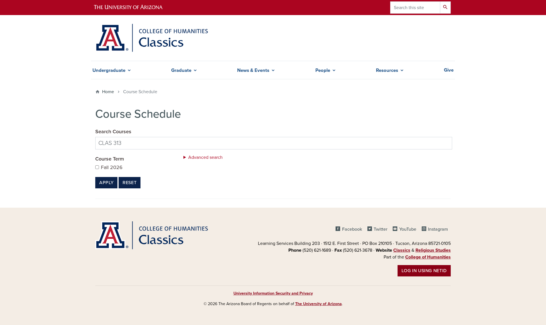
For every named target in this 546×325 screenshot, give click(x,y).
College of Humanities (428, 257)
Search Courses (113, 132)
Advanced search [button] (205, 157)
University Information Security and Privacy (273, 293)
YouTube (407, 229)
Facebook (352, 229)
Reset (129, 183)
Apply (106, 183)
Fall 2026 (112, 167)
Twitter (380, 229)
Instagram (438, 229)
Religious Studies (433, 250)
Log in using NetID (424, 271)
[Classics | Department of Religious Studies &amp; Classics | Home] (151, 38)
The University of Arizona (318, 303)
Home (108, 92)
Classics (401, 250)
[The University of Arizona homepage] (133, 7)
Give (449, 70)
